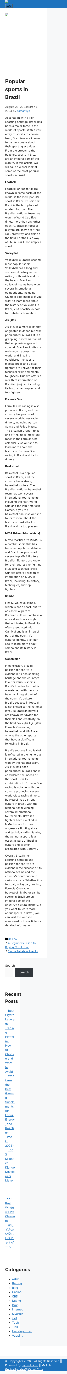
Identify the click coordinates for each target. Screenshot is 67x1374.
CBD (15, 1296)
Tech (15, 1322)
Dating (16, 1300)
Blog (15, 1287)
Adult (15, 1279)
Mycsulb (18, 1314)
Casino (12, 939)
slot (14, 1318)
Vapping (17, 1335)
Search (10, 965)
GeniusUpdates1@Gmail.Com (24, 1369)
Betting (17, 1283)
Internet (17, 1309)
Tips (15, 1327)
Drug (15, 1305)
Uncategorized (22, 1331)
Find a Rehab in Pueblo (23, 951)
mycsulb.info (30, 1365)
